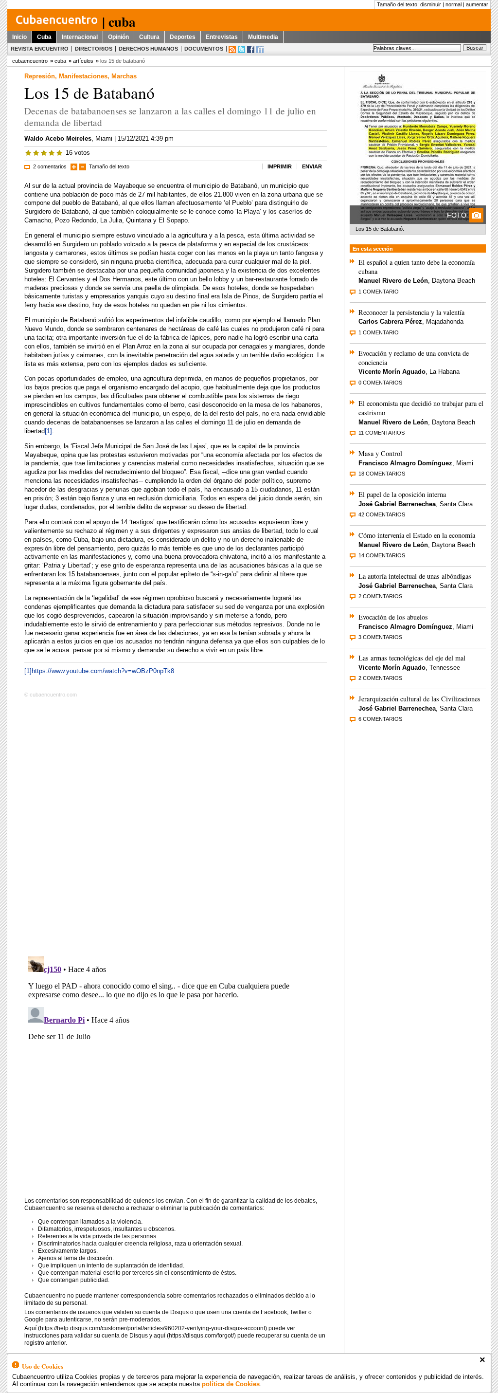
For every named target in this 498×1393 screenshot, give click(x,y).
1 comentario (378, 291)
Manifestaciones (83, 76)
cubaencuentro (30, 61)
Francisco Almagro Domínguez (405, 463)
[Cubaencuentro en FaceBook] (250, 49)
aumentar (477, 4)
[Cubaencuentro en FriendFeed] (260, 49)
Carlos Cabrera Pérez (390, 321)
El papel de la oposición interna (402, 494)
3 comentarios (380, 637)
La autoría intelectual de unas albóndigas (414, 576)
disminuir (430, 4)
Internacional (80, 37)
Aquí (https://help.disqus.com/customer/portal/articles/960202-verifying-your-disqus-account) (145, 1328)
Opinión (118, 37)
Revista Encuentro (40, 49)
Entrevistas (222, 37)
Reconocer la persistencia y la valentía (411, 312)
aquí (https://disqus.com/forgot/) (195, 1335)
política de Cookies (231, 1384)
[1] (48, 431)
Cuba (44, 37)
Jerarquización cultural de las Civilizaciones (419, 698)
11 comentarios (381, 433)
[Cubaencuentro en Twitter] (241, 49)
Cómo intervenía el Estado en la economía (416, 535)
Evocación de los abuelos (393, 617)
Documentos (203, 49)
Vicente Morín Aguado (392, 371)
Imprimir (279, 166)
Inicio (19, 37)
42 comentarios (381, 514)
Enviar (312, 166)
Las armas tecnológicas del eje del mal (411, 657)
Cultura (149, 37)
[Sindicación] (232, 49)
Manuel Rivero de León (393, 280)
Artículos (83, 61)
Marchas (124, 76)
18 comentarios (381, 474)
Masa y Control (380, 453)
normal (453, 4)
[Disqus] (175, 825)
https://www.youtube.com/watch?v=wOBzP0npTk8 (103, 671)
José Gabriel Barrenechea (397, 504)
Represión (39, 76)
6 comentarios (380, 719)
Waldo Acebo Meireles (57, 138)
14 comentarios (381, 555)
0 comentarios (380, 382)
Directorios (93, 49)
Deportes (183, 37)
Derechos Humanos (148, 49)
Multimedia (263, 37)
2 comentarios (50, 166)
